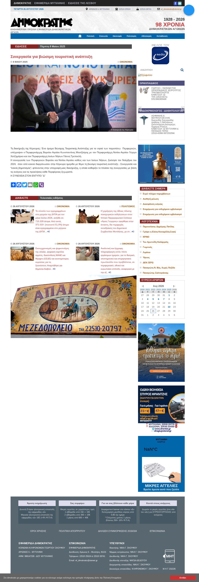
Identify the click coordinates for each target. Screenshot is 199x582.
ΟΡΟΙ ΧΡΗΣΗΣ (38, 531)
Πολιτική (90, 36)
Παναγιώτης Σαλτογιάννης (155, 273)
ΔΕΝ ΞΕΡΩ (148, 262)
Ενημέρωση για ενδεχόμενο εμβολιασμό (162, 209)
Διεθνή (86, 41)
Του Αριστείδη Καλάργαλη (155, 242)
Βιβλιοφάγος (49, 41)
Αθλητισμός (146, 36)
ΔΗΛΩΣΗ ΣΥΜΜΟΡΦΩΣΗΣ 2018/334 (117, 531)
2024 (164, 290)
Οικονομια (126, 62)
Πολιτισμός (131, 36)
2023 (158, 290)
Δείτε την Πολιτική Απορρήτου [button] (108, 578)
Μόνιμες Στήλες (19, 41)
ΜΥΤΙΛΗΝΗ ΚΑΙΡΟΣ (161, 447)
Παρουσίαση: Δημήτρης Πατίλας (158, 226)
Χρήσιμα (74, 41)
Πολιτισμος (128, 206)
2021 (148, 290)
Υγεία (62, 41)
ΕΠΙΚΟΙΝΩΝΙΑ (157, 531)
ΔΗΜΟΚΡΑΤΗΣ (22, 3)
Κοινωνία (103, 36)
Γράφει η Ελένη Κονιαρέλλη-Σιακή (159, 232)
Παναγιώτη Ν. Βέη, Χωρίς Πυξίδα (159, 268)
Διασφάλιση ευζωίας (153, 204)
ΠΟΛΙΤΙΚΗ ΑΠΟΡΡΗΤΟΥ (72, 531)
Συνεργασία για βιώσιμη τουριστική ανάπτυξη (51, 56)
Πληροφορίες (99, 41)
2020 (142, 290)
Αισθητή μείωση (151, 199)
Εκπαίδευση (162, 36)
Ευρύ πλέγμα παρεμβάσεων (156, 194)
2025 (169, 290)
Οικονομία (117, 36)
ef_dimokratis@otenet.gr (171, 9)
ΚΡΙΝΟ (146, 237)
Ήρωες (146, 257)
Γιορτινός (147, 247)
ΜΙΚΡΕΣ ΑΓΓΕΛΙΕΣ (161, 487)
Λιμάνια (146, 252)
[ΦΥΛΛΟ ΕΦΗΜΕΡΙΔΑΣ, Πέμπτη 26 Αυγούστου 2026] (145, 75)
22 (169, 307)
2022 (153, 290)
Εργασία (35, 41)
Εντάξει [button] (183, 578)
